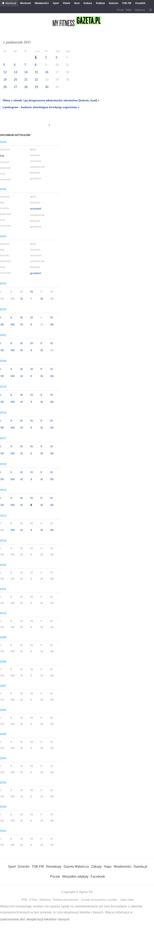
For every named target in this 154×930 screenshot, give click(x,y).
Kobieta (100, 3)
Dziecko (113, 3)
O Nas (33, 899)
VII (2, 324)
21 (25, 79)
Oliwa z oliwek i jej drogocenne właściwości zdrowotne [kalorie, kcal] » (51, 100)
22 (36, 79)
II (11, 317)
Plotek (66, 3)
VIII (12, 324)
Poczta (120, 10)
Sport (56, 3)
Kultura (88, 3)
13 (15, 72)
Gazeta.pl (10, 3)
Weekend (25, 3)
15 (36, 72)
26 (5, 87)
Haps (107, 866)
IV (31, 291)
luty (2, 155)
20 (15, 79)
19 (5, 79)
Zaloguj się (139, 10)
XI (41, 298)
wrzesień (35, 208)
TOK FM (126, 3)
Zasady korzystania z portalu (99, 899)
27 (15, 87)
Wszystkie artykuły (75, 876)
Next (77, 3)
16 (46, 72)
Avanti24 (140, 3)
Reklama (45, 899)
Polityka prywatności (66, 899)
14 (25, 72)
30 (46, 87)
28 (25, 87)
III (21, 317)
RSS (24, 899)
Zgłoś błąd (127, 899)
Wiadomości (42, 3)
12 (5, 72)
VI (51, 317)
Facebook (98, 876)
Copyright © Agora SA (77, 892)
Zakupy (96, 866)
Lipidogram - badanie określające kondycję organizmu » (41, 107)
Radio (128, 10)
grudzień (35, 273)
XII (52, 324)
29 (36, 87)
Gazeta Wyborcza (76, 866)
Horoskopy (53, 866)
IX (21, 298)
